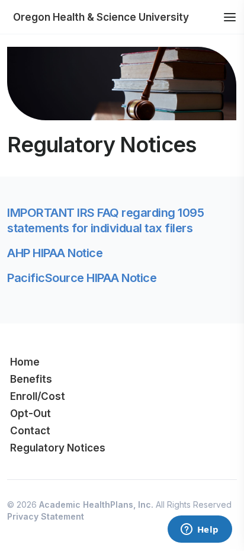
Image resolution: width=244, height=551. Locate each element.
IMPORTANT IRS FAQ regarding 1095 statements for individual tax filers (105, 220)
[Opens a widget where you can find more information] (199, 530)
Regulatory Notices (57, 448)
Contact (30, 431)
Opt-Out (30, 413)
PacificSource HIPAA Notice (81, 278)
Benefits (31, 379)
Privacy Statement (45, 516)
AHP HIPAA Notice (54, 253)
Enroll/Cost (37, 396)
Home (25, 362)
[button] (230, 16)
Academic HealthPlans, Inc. (96, 504)
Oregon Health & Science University (101, 17)
